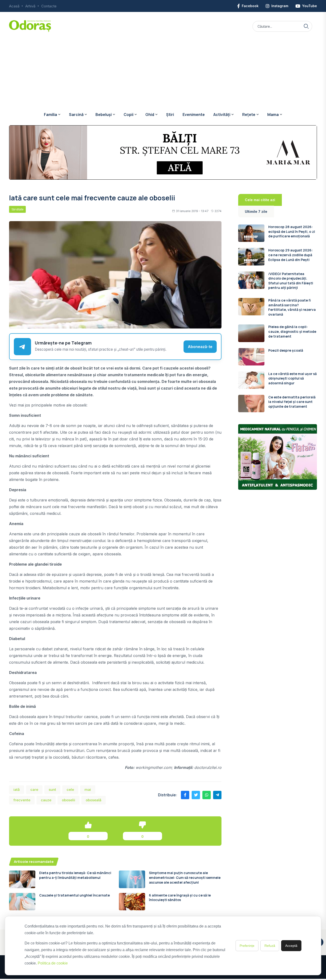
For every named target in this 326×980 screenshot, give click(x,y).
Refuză (269, 946)
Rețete (248, 114)
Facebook (250, 6)
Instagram (279, 6)
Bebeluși (103, 114)
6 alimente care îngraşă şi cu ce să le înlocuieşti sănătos (180, 897)
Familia (50, 114)
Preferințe (247, 946)
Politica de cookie (53, 963)
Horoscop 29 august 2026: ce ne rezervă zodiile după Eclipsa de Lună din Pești (290, 255)
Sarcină (76, 114)
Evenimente (194, 114)
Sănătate (17, 209)
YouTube (309, 6)
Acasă (14, 6)
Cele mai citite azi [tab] (260, 200)
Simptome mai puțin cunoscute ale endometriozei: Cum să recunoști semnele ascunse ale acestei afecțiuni (185, 877)
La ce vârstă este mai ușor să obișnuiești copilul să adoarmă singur (292, 378)
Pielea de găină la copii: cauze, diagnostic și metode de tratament (292, 331)
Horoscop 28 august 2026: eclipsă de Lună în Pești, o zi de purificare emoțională (291, 231)
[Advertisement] (163, 68)
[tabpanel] (277, 318)
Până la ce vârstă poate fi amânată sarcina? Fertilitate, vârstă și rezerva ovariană (292, 307)
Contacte (49, 6)
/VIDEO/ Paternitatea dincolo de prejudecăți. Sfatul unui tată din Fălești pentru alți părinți (290, 280)
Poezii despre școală (285, 350)
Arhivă (30, 6)
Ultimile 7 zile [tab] (256, 211)
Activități (221, 114)
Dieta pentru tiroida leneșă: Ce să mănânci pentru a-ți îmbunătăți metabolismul (75, 875)
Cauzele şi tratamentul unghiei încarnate (74, 895)
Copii (128, 114)
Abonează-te (200, 346)
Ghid (149, 114)
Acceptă (291, 946)
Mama (273, 114)
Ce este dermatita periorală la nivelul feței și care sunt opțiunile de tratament (291, 402)
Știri (170, 114)
